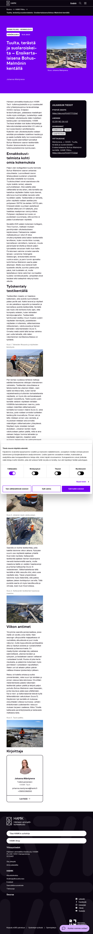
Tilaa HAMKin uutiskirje (20, 833)
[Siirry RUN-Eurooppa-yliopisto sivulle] (77, 924)
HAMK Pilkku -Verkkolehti (19, 29)
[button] (74, 928)
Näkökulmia (13, 35)
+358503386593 (25, 791)
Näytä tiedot (81, 482)
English (73, 3)
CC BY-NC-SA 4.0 (60, 121)
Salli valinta (46, 489)
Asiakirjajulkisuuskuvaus (15, 879)
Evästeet (10, 882)
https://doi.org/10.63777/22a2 (65, 113)
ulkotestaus (59, 134)
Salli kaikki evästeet (76, 489)
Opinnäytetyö (51, 928)
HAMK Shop (15, 841)
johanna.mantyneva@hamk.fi (24, 788)
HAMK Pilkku (20, 9)
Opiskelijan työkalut (35, 928)
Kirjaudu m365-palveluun (16, 928)
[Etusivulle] (14, 3)
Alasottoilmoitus (12, 875)
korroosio (58, 130)
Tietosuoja (11, 889)
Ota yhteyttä (11, 862)
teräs (67, 130)
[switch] (35, 473)
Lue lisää (23, 799)
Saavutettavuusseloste (15, 885)
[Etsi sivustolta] (80, 3)
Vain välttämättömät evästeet (17, 489)
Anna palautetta (12, 865)
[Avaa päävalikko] (85, 3)
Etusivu (9, 9)
